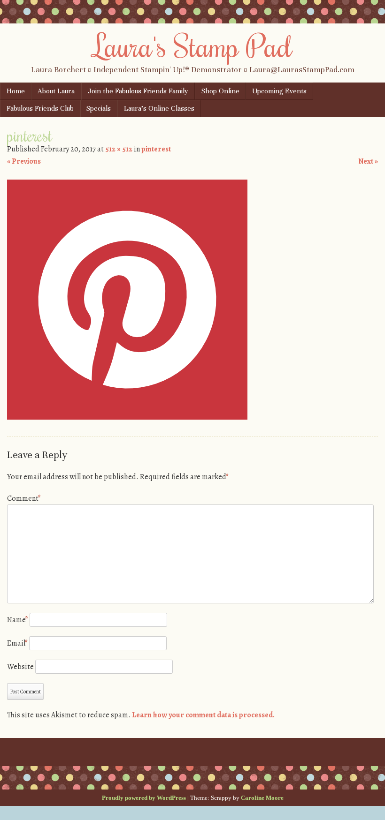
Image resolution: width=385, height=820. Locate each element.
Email (17, 643)
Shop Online (220, 91)
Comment (24, 498)
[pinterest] (127, 417)
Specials (98, 108)
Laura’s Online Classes (159, 108)
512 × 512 (118, 149)
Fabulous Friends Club (40, 108)
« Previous (24, 161)
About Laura (56, 91)
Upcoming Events (279, 91)
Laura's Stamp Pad (193, 45)
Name (17, 620)
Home (16, 91)
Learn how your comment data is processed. (203, 715)
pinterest (156, 149)
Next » (368, 161)
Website (20, 667)
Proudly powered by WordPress (144, 797)
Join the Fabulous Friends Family (138, 91)
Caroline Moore (262, 797)
